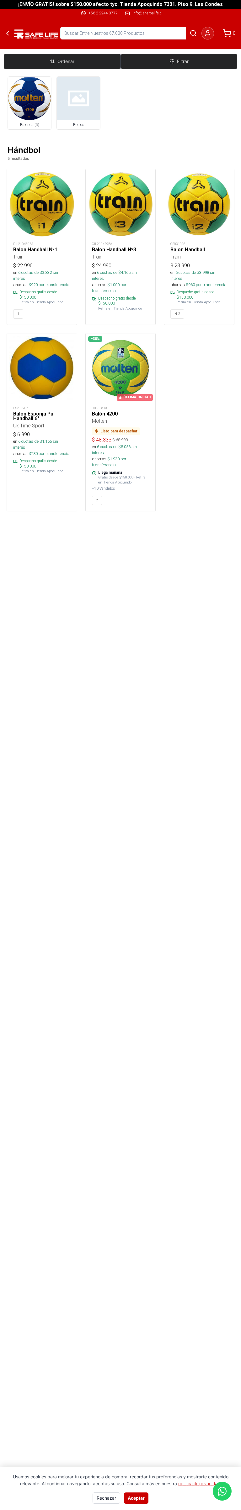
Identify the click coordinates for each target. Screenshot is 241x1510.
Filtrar (183, 61)
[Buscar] (193, 33)
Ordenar (65, 61)
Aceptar (136, 1498)
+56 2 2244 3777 (103, 13)
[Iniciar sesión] (207, 33)
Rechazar (106, 1498)
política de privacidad (199, 1483)
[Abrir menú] (18, 33)
